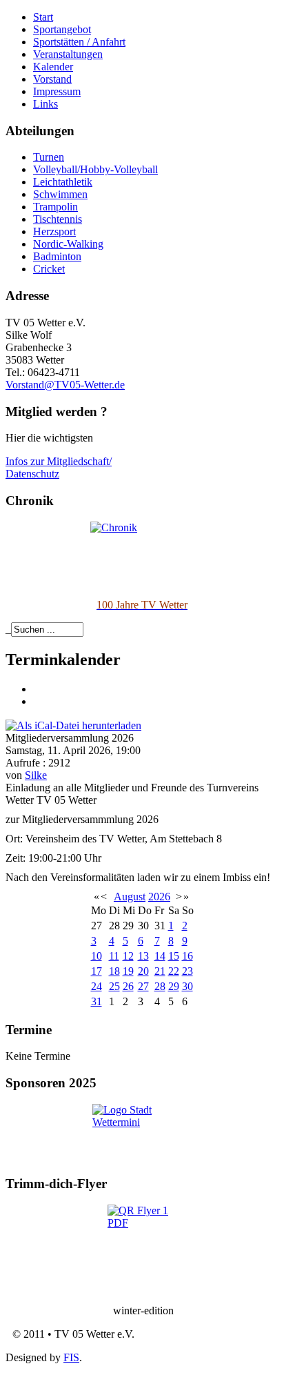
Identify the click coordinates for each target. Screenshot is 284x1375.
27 (143, 986)
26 (128, 986)
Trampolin (55, 206)
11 (114, 956)
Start (43, 17)
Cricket (49, 269)
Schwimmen (60, 194)
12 (128, 956)
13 (143, 956)
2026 (159, 896)
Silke (36, 775)
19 (128, 971)
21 (159, 971)
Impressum (57, 91)
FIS (71, 1357)
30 (187, 986)
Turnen (48, 157)
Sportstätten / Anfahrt (79, 42)
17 (96, 971)
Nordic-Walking (68, 244)
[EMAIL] (38, 701)
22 (173, 971)
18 (114, 971)
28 (159, 986)
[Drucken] (38, 689)
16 (187, 956)
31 (96, 1001)
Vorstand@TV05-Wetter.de (65, 384)
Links (45, 104)
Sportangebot (62, 29)
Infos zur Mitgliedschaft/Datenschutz (59, 467)
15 (173, 956)
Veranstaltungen (68, 54)
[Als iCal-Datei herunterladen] (73, 725)
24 (96, 986)
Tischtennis (57, 219)
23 (187, 971)
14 (159, 956)
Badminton (57, 256)
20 (143, 971)
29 (173, 986)
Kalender (53, 66)
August (129, 896)
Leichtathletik (62, 182)
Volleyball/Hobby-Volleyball (95, 169)
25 (114, 986)
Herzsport (54, 231)
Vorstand (52, 79)
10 (96, 956)
